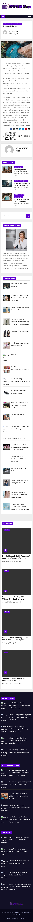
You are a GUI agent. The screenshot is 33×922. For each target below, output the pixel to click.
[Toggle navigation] (29, 16)
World (26, 181)
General (6, 570)
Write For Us (22, 918)
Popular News (17, 24)
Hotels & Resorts (8, 24)
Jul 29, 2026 (8, 684)
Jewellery (6, 611)
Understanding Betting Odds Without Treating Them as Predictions (13, 599)
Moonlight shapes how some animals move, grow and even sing (22, 185)
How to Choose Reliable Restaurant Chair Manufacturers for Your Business (16, 558)
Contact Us (15, 918)
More (5, 652)
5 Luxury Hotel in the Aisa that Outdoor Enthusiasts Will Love (21, 201)
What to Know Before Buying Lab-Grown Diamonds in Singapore (15, 639)
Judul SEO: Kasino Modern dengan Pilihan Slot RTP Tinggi (15, 680)
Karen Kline (18, 561)
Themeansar (16, 914)
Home (8, 918)
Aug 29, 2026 (8, 561)
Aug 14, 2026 (8, 643)
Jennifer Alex (15, 32)
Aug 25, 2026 (8, 602)
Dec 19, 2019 (18, 173)
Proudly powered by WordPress (11, 912)
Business (6, 530)
